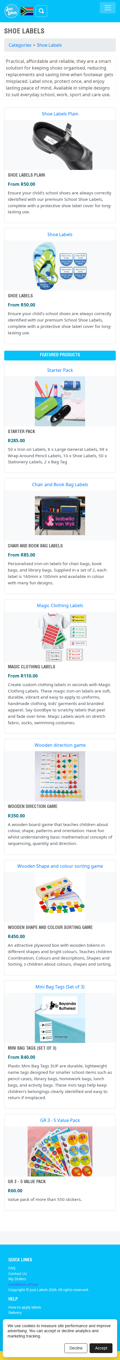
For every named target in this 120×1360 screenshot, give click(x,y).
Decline (76, 1348)
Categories (20, 45)
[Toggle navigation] (108, 7)
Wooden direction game (60, 745)
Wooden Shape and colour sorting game (60, 866)
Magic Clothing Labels (60, 605)
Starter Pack (60, 370)
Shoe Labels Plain (60, 114)
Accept (101, 1348)
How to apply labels (24, 1307)
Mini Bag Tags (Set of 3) (60, 987)
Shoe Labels (49, 45)
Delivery (15, 1312)
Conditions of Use (23, 1284)
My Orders (17, 1278)
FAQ (11, 1267)
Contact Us (17, 1273)
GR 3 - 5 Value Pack (60, 1120)
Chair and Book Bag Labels (60, 484)
